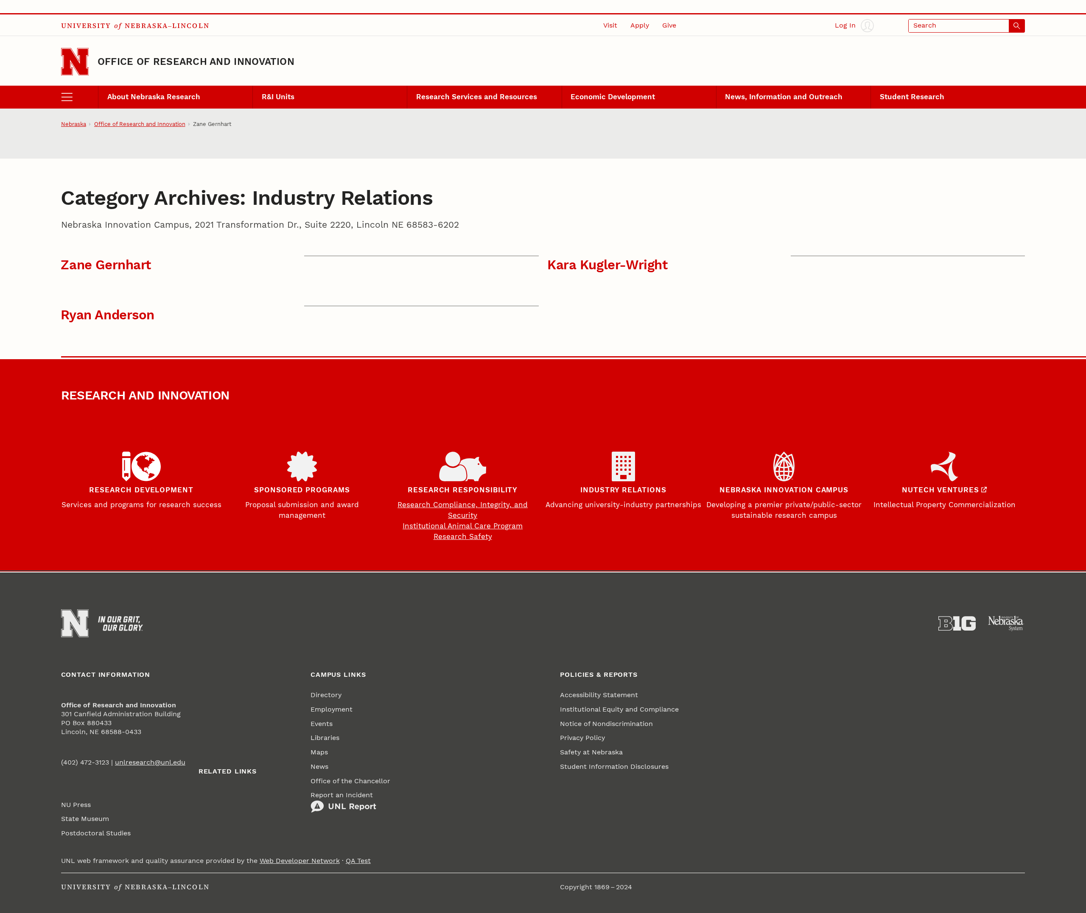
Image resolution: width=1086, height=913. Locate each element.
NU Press (76, 805)
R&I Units (278, 96)
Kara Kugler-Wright (607, 265)
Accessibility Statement (599, 695)
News (319, 767)
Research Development (141, 490)
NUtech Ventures (940, 490)
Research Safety (463, 537)
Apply (639, 25)
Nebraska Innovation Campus (783, 490)
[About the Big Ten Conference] (957, 623)
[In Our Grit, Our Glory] (120, 623)
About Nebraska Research (153, 96)
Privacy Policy (582, 738)
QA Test (358, 861)
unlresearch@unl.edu (150, 762)
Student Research (912, 96)
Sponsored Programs (302, 490)
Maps (319, 752)
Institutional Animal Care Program (463, 526)
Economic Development (613, 96)
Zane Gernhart (106, 265)
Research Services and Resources (476, 96)
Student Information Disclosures (614, 767)
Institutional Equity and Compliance (619, 709)
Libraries (325, 738)
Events (322, 724)
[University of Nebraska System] (1006, 623)
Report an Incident (342, 795)
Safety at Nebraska (591, 752)
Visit (610, 25)
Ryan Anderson (107, 315)
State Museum (85, 819)
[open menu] (79, 97)
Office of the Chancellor (350, 781)
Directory (326, 695)
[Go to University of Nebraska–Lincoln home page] (75, 61)
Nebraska (73, 124)
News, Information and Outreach (783, 96)
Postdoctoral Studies (96, 833)
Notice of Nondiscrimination (606, 724)
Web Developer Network (300, 861)
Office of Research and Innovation (196, 61)
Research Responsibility (463, 490)
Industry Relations (623, 490)
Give (669, 25)
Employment (332, 709)
